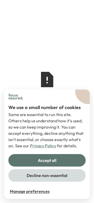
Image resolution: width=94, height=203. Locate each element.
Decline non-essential (47, 175)
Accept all (47, 160)
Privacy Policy (43, 145)
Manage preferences (30, 191)
